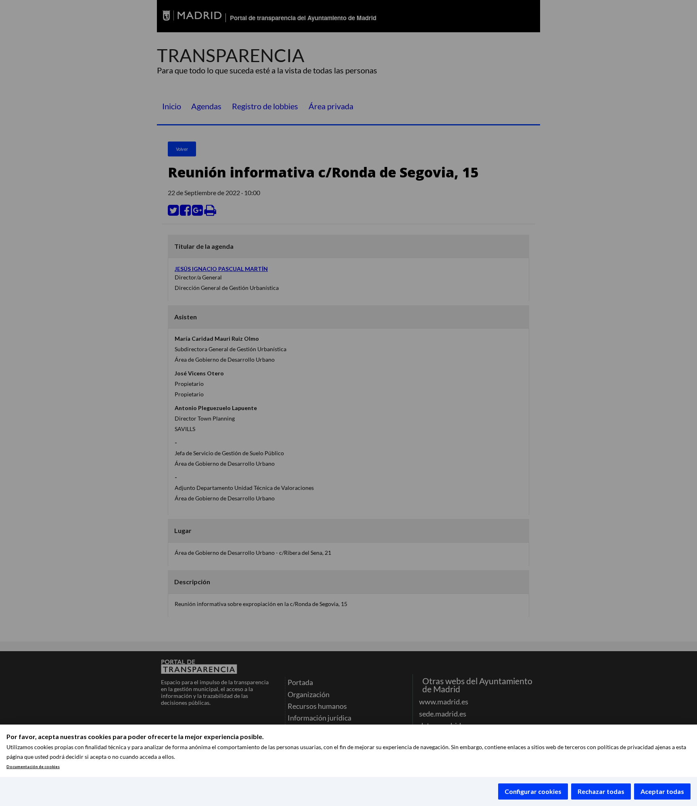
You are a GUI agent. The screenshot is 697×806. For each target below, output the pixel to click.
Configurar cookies (533, 791)
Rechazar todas (601, 791)
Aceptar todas (662, 791)
